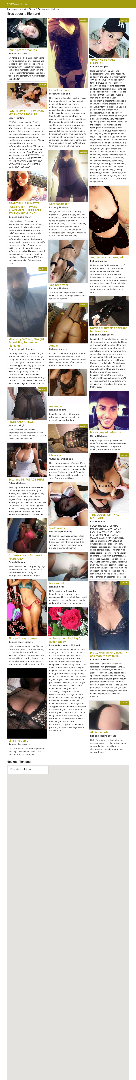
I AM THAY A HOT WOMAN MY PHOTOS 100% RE (26, 112)
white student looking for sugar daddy (66, 640)
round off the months (22, 50)
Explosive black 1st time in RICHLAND (25, 557)
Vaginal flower (58, 285)
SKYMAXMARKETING (17, 4)
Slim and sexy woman (22, 638)
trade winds (57, 528)
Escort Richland (59, 90)
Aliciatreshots (99, 732)
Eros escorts (13, 9)
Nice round (56, 583)
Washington (43, 9)
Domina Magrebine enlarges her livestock (108, 329)
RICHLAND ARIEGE (21, 421)
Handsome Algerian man (106, 432)
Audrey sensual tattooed (106, 257)
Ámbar (53, 345)
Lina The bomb (18, 740)
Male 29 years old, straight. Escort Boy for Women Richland (26, 342)
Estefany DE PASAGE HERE (26, 479)
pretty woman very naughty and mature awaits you (108, 654)
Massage (55, 455)
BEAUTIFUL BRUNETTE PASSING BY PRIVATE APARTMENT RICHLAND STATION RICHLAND (24, 208)
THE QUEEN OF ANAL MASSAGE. (104, 516)
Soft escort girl (59, 203)
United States (28, 9)
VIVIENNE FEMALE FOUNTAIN (102, 61)
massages (56, 406)
